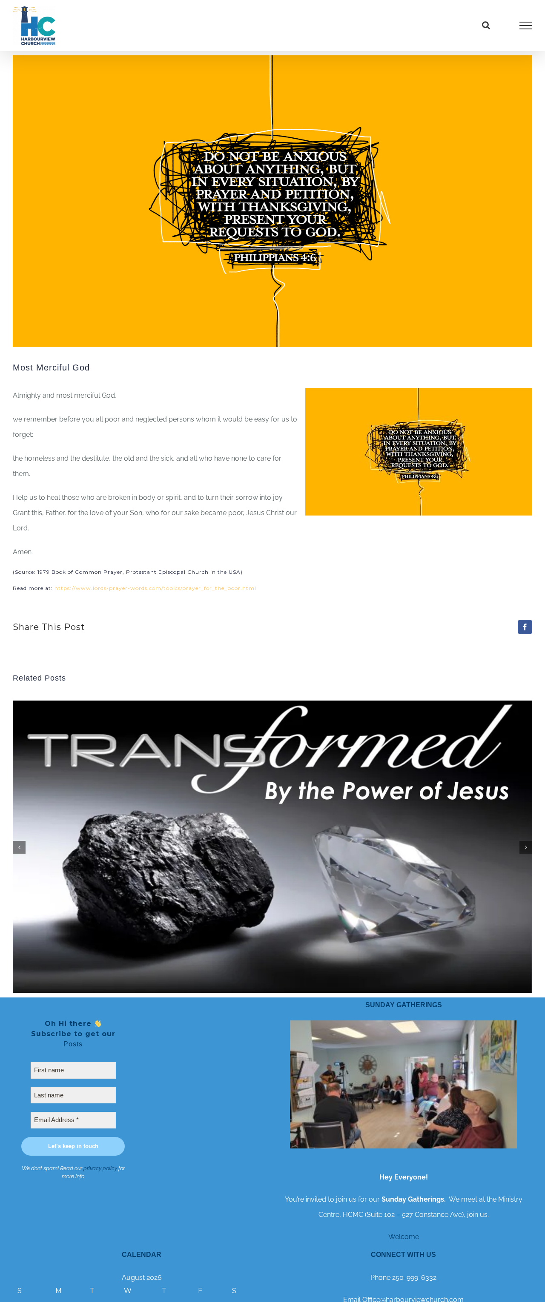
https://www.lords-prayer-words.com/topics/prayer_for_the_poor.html (155, 588)
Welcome (403, 1237)
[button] (19, 847)
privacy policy (100, 1168)
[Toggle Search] (486, 25)
